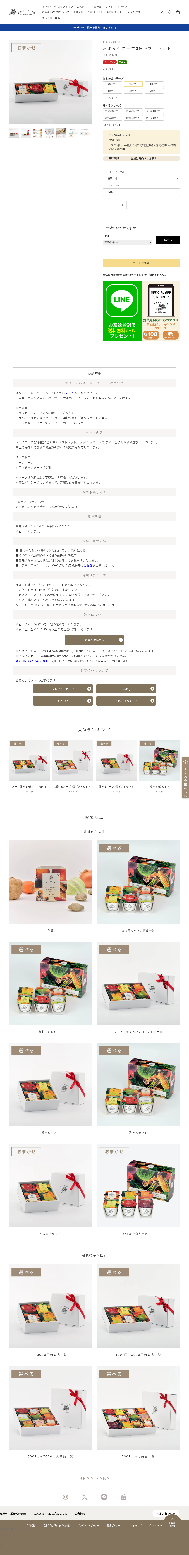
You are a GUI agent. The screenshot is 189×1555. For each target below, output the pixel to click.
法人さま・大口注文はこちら (50, 1513)
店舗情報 (78, 12)
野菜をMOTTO (111, 42)
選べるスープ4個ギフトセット (116, 786)
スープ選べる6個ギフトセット (29, 786)
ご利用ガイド (95, 12)
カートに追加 (141, 263)
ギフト (109, 6)
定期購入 (82, 6)
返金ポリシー (114, 1525)
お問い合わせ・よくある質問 (124, 12)
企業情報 (80, 1513)
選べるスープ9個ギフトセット (72, 786)
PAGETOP (172, 1525)
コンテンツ (123, 6)
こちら (70, 392)
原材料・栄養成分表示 (13, 1513)
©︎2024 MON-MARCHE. (160, 1525)
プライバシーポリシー (88, 1525)
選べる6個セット (159, 786)
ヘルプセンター (166, 1513)
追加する (168, 239)
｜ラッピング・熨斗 (113, 172)
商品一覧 (96, 6)
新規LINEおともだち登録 (32, 661)
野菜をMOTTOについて (56, 12)
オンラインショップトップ (57, 6)
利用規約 (30, 1525)
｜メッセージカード (113, 186)
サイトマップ (135, 1525)
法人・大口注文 (51, 17)
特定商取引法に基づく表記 (56, 1525)
